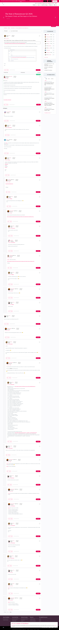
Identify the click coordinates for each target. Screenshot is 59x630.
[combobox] (26, 31)
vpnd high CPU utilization (48, 70)
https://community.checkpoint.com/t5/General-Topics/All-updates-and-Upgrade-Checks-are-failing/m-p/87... (21, 261)
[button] (45, 1)
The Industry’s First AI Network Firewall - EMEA (49, 99)
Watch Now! (8, 18)
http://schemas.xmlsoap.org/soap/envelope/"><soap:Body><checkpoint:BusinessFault (26, 432)
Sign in (12, 625)
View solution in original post (7, 99)
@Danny (6, 167)
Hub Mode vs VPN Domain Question (48, 68)
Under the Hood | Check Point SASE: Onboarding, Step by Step (49, 83)
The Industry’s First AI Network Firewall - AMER (49, 110)
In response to (6, 78)
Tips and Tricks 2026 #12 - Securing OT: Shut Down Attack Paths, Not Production (49, 104)
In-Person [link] (52, 78)
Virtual (45, 80)
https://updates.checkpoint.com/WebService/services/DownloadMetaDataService (15, 43)
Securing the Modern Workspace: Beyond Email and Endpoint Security (49, 89)
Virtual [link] (49, 78)
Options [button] (41, 28)
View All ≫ (46, 57)
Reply (38, 104)
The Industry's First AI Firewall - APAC (49, 95)
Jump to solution (7, 38)
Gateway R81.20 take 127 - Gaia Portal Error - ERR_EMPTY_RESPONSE (49, 64)
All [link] (46, 78)
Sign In (56, 3)
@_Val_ (8, 259)
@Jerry (7, 466)
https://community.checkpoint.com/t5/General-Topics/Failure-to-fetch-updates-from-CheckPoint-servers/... (20, 216)
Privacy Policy (27, 0)
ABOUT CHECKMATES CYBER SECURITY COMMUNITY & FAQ (44, 3)
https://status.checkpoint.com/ (9, 183)
